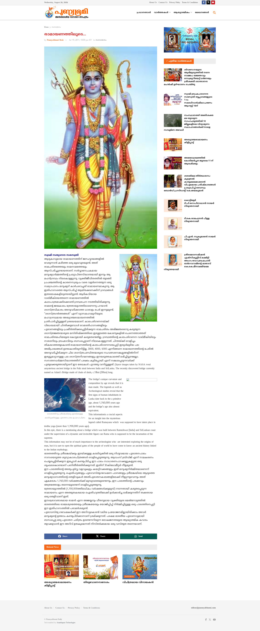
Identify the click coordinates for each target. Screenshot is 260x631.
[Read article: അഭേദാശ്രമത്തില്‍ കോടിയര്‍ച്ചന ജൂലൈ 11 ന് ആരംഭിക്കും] (173, 163)
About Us (153, 3)
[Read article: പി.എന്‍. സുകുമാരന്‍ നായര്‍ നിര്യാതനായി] (173, 241)
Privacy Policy (174, 3)
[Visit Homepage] (67, 12)
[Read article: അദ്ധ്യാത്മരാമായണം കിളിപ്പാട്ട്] (61, 566)
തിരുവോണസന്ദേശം (96, 582)
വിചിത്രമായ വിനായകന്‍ (137, 582)
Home (46, 27)
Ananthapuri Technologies (66, 623)
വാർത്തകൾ (161, 12)
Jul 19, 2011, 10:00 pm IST (80, 40)
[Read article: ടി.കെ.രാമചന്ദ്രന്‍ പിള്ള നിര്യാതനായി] (173, 223)
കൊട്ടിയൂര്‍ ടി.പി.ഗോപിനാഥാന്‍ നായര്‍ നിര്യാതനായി (199, 203)
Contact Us (163, 3)
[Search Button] (214, 12)
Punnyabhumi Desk (55, 40)
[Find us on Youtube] (213, 2)
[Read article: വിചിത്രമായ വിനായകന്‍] (139, 566)
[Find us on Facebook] (204, 2)
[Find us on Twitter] (208, 2)
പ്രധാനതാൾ (144, 12)
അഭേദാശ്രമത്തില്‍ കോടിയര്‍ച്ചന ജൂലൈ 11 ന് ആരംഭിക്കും (198, 161)
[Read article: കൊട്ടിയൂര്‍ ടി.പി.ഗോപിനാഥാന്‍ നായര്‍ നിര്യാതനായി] (173, 205)
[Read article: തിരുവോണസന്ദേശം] (100, 566)
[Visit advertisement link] (190, 39)
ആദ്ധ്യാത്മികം (182, 12)
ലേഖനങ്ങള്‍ (202, 12)
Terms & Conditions (190, 3)
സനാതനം (56, 27)
